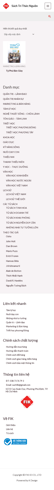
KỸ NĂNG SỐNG (11, 147)
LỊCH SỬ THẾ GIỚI (15, 199)
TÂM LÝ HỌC (9, 109)
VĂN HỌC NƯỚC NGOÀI (18, 180)
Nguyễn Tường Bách (16, 285)
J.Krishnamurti (13, 266)
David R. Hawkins (14, 280)
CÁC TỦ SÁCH (10, 204)
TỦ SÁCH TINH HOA (16, 208)
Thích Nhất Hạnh (14, 275)
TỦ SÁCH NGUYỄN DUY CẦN (20, 222)
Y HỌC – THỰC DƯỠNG (15, 167)
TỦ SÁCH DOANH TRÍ (17, 213)
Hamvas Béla (12, 261)
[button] (49, 16)
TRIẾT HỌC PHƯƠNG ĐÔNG (21, 127)
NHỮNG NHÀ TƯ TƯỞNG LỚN (22, 227)
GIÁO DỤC (8, 142)
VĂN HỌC (8, 171)
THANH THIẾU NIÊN (13, 162)
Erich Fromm (12, 256)
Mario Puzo (12, 251)
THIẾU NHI (8, 157)
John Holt (10, 241)
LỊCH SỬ (7, 190)
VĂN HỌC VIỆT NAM (16, 185)
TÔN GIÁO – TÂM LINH (15, 118)
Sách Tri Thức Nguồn (25, 6)
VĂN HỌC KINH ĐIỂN (17, 175)
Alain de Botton (13, 271)
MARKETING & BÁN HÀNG (16, 104)
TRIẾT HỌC (9, 123)
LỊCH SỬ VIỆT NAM (16, 194)
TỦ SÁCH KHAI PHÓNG (18, 217)
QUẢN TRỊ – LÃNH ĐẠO (15, 94)
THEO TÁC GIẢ (10, 232)
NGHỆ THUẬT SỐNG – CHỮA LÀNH (21, 114)
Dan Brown (11, 246)
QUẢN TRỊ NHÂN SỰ (13, 99)
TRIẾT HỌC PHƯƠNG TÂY (19, 132)
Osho (8, 236)
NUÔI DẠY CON (11, 152)
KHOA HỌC (9, 137)
